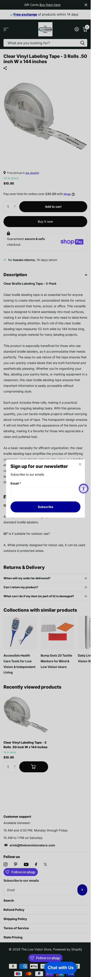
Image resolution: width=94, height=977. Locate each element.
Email (15, 483)
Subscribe (45, 507)
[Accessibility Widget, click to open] (84, 489)
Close (80, 464)
